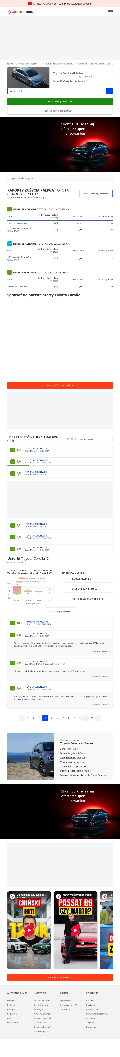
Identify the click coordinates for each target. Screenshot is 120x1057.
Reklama (11, 1009)
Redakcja (11, 1005)
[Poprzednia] (22, 718)
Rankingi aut (39, 1009)
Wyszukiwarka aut (42, 1000)
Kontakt (10, 1018)
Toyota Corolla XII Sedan (68, 73)
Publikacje (90, 1005)
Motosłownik (92, 1018)
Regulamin (12, 1013)
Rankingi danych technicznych (58, 110)
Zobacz (96, 193)
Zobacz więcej (60, 611)
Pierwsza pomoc (93, 1009)
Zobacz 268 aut (58, 385)
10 (80, 718)
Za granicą (91, 1022)
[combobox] (60, 91)
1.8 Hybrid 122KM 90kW (17, 286)
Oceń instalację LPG (68, 1005)
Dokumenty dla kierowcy (97, 1013)
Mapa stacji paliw (41, 1031)
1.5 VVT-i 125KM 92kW (17, 223)
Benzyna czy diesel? (43, 1018)
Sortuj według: (70, 439)
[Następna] (98, 718)
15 (92, 718)
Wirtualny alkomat (42, 1013)
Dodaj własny (58, 101)
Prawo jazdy (91, 1027)
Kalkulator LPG (40, 1022)
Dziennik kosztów (41, 1005)
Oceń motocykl (66, 1009)
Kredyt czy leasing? (42, 1027)
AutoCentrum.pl (20, 12)
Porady (89, 1000)
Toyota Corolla (17, 178)
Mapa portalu (13, 1022)
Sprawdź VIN (65, 1000)
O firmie (10, 1000)
